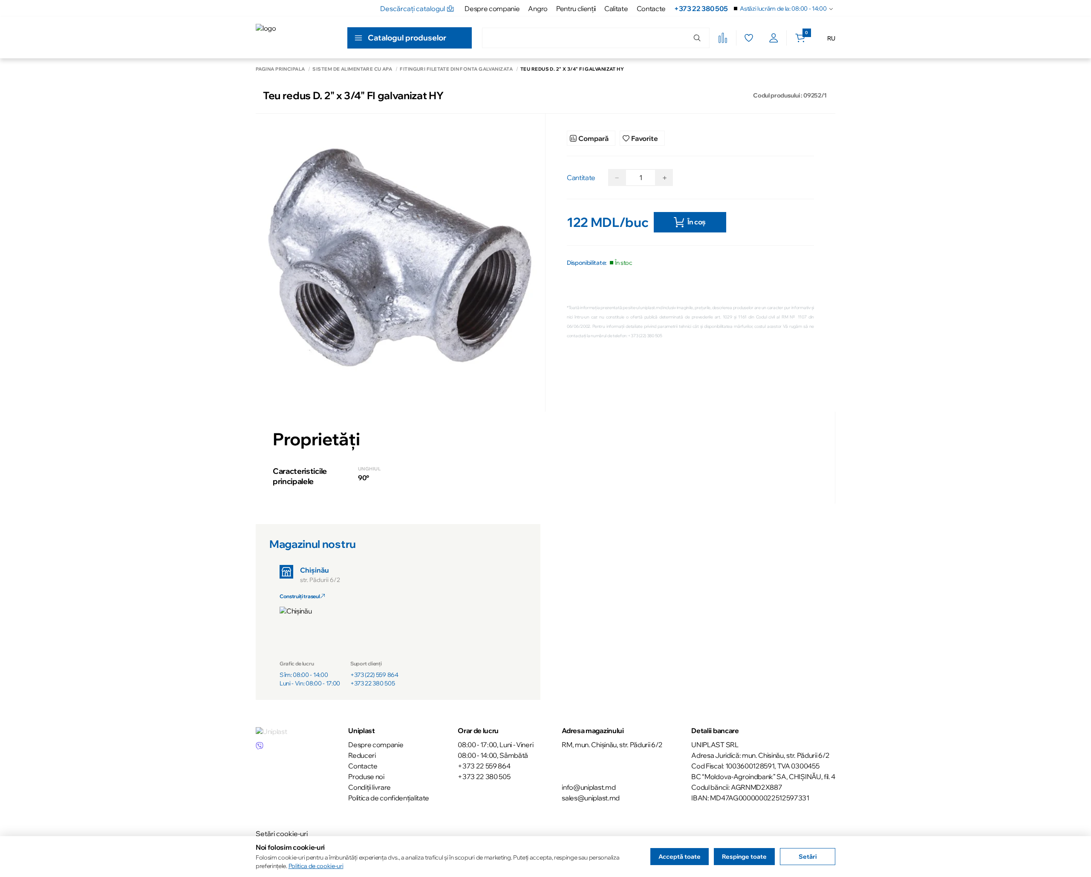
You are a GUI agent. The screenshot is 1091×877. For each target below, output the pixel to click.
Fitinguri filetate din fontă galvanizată (456, 69)
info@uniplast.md (588, 787)
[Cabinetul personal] (773, 38)
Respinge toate (744, 856)
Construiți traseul (300, 596)
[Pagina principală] (294, 38)
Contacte (651, 8)
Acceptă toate (679, 856)
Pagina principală (280, 69)
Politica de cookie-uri (316, 866)
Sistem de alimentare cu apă (352, 69)
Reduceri (361, 755)
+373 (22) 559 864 (374, 675)
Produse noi (366, 776)
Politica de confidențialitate (388, 798)
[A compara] (723, 38)
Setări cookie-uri (282, 833)
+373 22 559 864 (484, 766)
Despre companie (492, 8)
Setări (808, 856)
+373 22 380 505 (700, 8)
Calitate (616, 8)
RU (831, 38)
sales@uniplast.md (591, 798)
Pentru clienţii (576, 8)
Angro (537, 8)
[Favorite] (748, 38)
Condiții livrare (369, 787)
